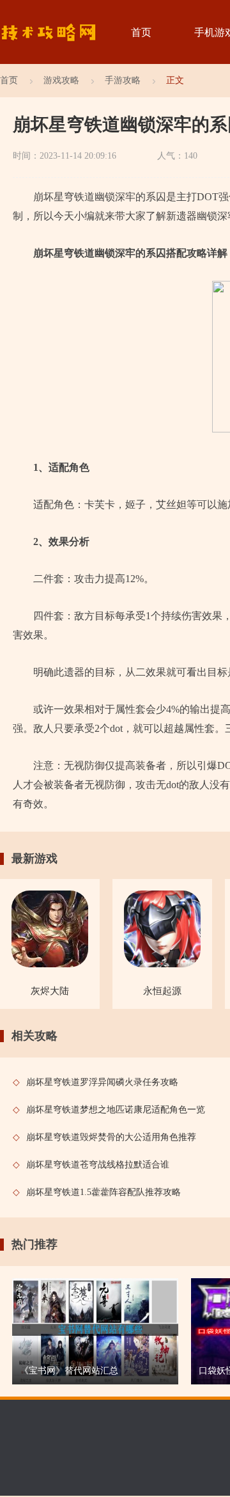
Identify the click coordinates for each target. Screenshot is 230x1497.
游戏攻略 (61, 80)
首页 (141, 32)
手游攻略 (123, 80)
